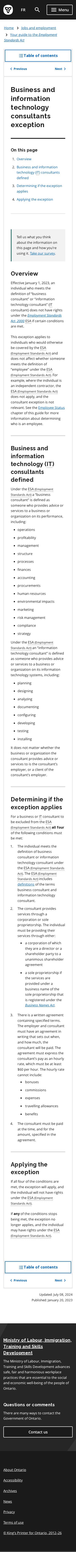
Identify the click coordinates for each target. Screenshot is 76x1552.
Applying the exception (35, 199)
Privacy (9, 1511)
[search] (37, 10)
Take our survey (42, 253)
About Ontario (14, 1469)
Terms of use (13, 1522)
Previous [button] (20, 69)
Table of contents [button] (47, 57)
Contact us (38, 1431)
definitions (26, 884)
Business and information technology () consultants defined (38, 172)
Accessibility (13, 1480)
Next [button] (58, 69)
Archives (10, 1490)
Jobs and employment (38, 28)
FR (23, 9)
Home (9, 28)
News (7, 1501)
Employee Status (51, 407)
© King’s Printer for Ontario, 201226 (32, 1533)
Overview (24, 159)
